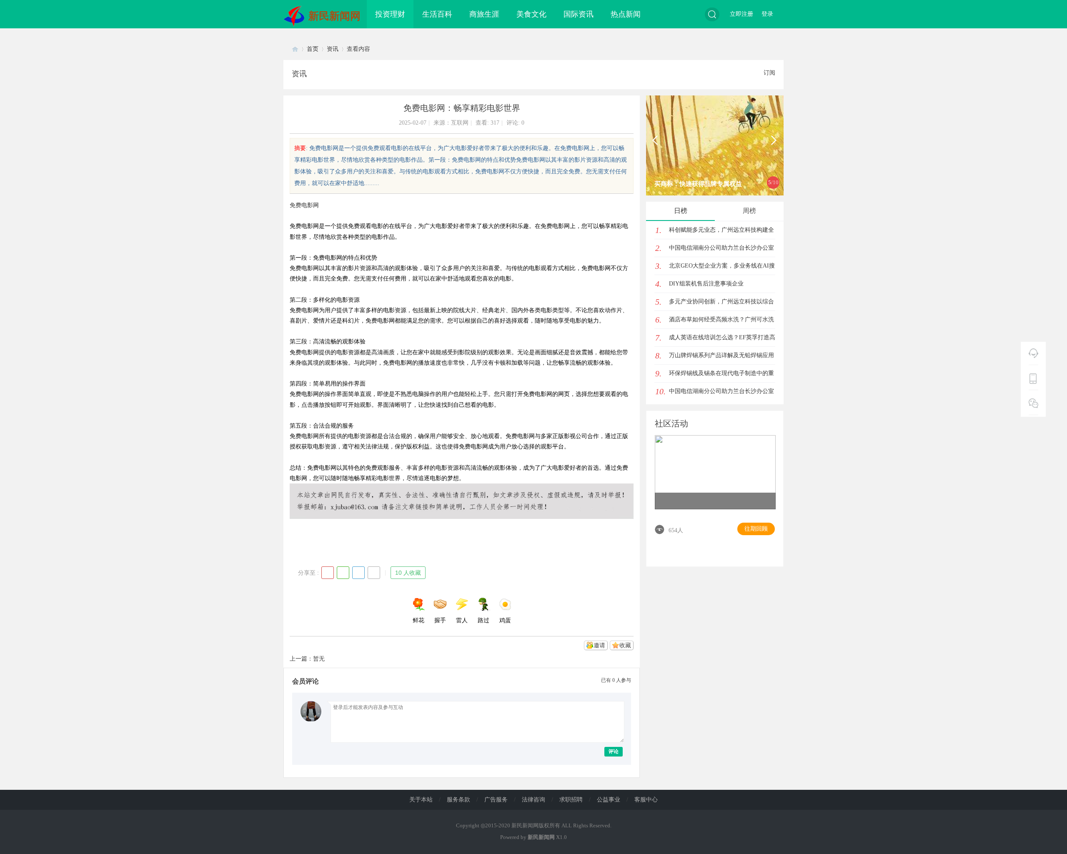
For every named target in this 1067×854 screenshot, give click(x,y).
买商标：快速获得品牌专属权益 (698, 183)
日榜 (680, 210)
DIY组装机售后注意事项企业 (706, 283)
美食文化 (531, 14)
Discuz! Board (295, 49)
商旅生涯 (484, 14)
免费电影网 (304, 205)
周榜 (749, 210)
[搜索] (712, 14)
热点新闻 (626, 14)
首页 (312, 49)
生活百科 (437, 14)
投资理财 (390, 14)
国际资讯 (579, 14)
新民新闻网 (334, 16)
